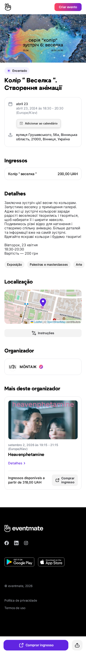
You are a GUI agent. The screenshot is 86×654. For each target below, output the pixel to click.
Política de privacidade (20, 600)
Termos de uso (14, 608)
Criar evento (68, 7)
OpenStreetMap (56, 322)
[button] (43, 302)
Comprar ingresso (40, 645)
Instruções (46, 333)
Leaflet (37, 322)
